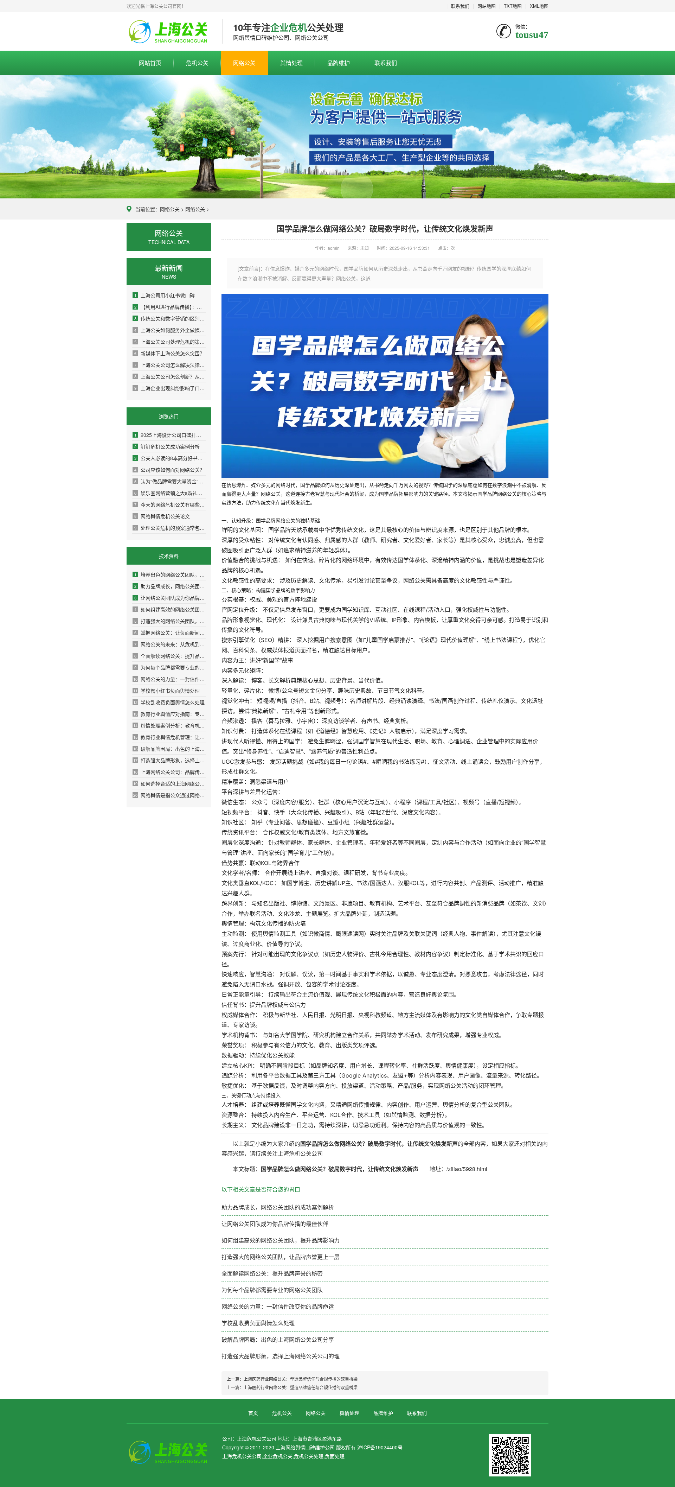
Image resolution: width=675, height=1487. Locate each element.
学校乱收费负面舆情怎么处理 (169, 702)
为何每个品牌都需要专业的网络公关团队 (170, 667)
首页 (253, 1412)
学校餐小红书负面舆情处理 (166, 690)
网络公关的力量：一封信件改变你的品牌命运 (169, 678)
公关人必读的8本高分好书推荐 (170, 458)
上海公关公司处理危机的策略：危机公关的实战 (170, 341)
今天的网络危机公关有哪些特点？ (170, 504)
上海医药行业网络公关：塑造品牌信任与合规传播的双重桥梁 (301, 1379)
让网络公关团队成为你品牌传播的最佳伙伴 (170, 597)
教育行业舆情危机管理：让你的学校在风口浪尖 (169, 737)
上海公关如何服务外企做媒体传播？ (170, 329)
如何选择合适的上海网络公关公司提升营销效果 (169, 783)
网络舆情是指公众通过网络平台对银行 (169, 795)
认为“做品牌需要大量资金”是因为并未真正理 (170, 481)
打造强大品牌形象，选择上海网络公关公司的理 (169, 760)
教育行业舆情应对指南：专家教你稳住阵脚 (169, 713)
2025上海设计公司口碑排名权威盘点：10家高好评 (170, 434)
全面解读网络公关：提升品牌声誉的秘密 (170, 655)
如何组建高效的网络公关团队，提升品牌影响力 (170, 609)
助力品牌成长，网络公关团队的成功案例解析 (170, 586)
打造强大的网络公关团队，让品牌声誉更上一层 (170, 620)
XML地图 (539, 5)
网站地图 (486, 5)
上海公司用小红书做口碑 (164, 295)
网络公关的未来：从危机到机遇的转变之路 (170, 644)
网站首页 (150, 63)
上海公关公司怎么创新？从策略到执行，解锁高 (170, 376)
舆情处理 (291, 63)
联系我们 (460, 5)
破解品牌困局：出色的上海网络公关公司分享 (169, 748)
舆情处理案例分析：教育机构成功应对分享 (169, 725)
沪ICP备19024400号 (380, 1447)
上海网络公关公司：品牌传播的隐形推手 (169, 771)
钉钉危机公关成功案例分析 (167, 446)
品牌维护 (338, 63)
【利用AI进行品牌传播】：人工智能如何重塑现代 (170, 306)
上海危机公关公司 (169, 31)
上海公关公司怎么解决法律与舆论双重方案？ (170, 364)
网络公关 (244, 63)
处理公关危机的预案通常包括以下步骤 (170, 527)
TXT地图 (513, 5)
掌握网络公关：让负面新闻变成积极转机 (170, 632)
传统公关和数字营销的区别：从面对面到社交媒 (170, 318)
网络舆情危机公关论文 (162, 516)
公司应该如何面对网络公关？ (169, 469)
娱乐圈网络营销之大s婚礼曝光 (170, 492)
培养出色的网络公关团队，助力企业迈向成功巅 (170, 574)
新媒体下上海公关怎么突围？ (169, 353)
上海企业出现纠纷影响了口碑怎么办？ (170, 388)
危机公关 (197, 63)
